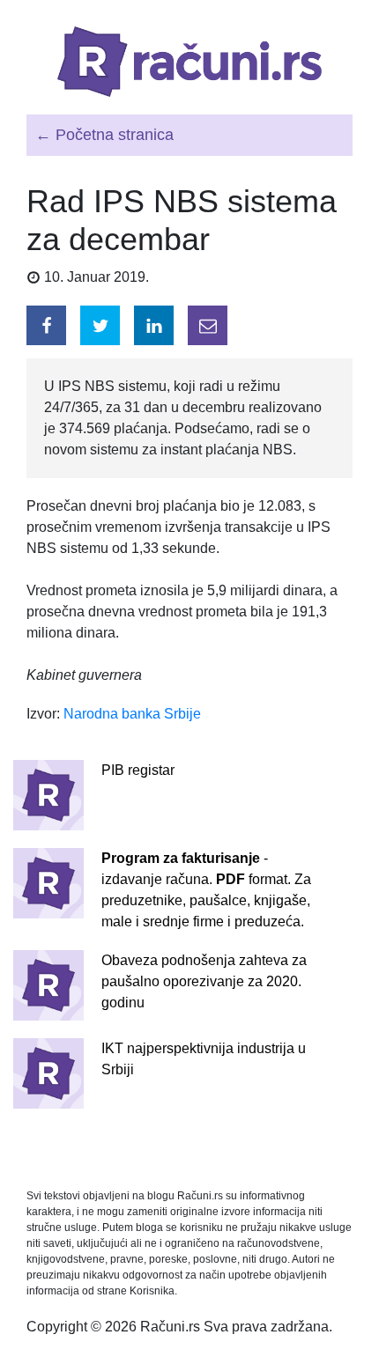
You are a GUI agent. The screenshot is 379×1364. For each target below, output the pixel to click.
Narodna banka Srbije (132, 713)
